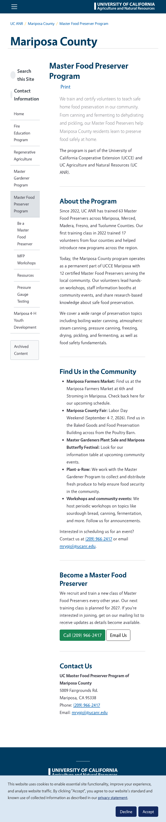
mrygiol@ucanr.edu (78, 546)
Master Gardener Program (21, 178)
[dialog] (83, 798)
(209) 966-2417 (98, 538)
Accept (148, 811)
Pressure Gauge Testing (24, 294)
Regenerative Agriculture (24, 155)
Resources (25, 275)
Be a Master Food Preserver (24, 233)
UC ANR (16, 23)
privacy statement (112, 797)
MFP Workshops (26, 259)
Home (19, 113)
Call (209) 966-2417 (82, 635)
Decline (126, 811)
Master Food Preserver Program (24, 204)
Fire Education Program (22, 132)
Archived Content (21, 350)
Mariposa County (41, 23)
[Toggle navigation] (14, 6)
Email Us (118, 635)
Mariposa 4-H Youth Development (25, 320)
